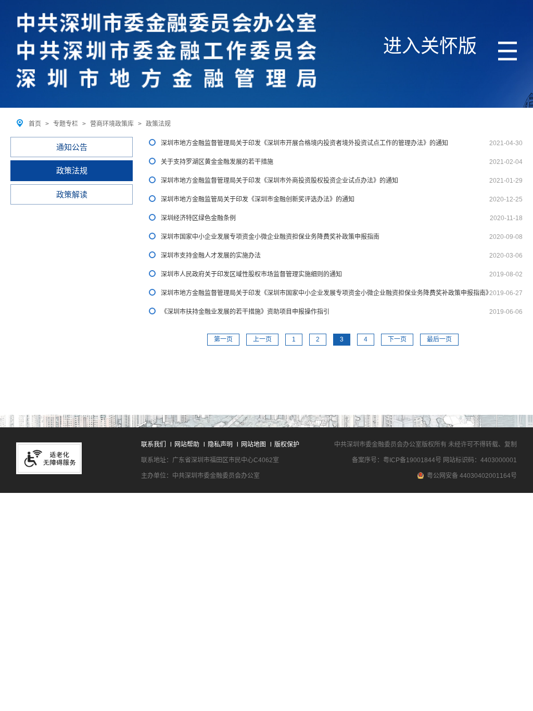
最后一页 (439, 339)
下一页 (397, 339)
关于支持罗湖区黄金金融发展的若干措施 (217, 162)
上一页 (262, 339)
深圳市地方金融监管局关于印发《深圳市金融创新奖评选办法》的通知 (257, 199)
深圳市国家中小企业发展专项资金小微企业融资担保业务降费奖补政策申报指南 (270, 236)
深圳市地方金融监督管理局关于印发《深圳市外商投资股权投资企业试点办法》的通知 (279, 180)
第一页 (223, 339)
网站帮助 (186, 444)
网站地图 (253, 444)
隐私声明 (220, 444)
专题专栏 (65, 124)
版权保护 (286, 444)
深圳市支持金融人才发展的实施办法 (211, 255)
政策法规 (158, 124)
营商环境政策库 (112, 124)
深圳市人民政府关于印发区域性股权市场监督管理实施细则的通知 (251, 274)
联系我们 (153, 444)
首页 (35, 124)
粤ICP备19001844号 (412, 460)
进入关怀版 (430, 46)
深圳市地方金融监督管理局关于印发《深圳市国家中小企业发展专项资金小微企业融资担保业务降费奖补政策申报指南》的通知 (325, 293)
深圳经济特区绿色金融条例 (198, 218)
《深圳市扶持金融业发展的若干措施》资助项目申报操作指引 (245, 311)
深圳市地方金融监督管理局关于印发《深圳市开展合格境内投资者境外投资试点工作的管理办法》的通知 (304, 143)
